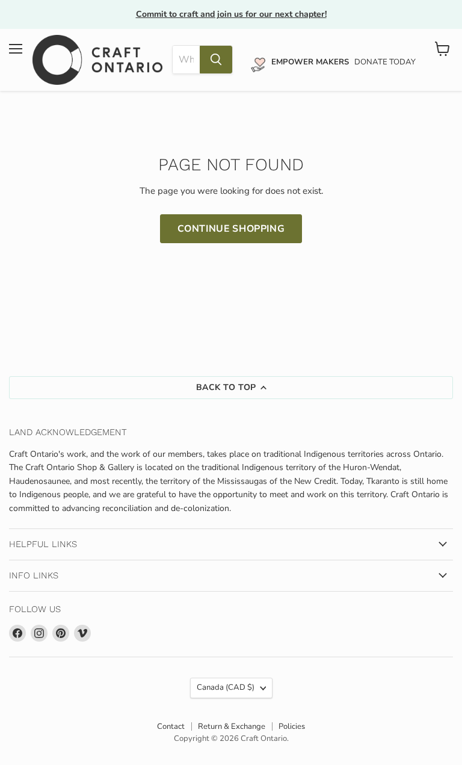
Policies (292, 726)
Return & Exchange (231, 726)
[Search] (216, 59)
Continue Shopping (231, 228)
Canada (225, 687)
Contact (171, 726)
